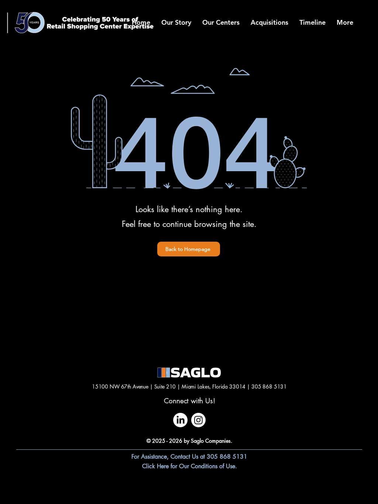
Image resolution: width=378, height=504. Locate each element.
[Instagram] (198, 420)
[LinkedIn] (180, 420)
